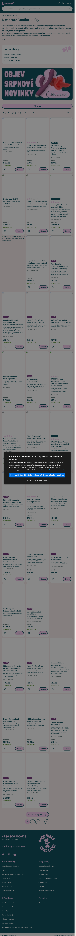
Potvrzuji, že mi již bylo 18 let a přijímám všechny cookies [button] (37, 475)
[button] (37, 480)
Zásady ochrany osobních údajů (53, 470)
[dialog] (37, 468)
